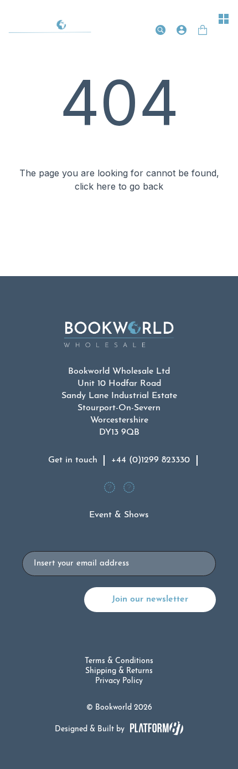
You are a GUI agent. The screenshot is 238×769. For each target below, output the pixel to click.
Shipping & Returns (119, 671)
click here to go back (119, 186)
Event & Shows (119, 515)
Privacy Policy (119, 681)
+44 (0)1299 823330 (150, 460)
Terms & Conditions (119, 661)
